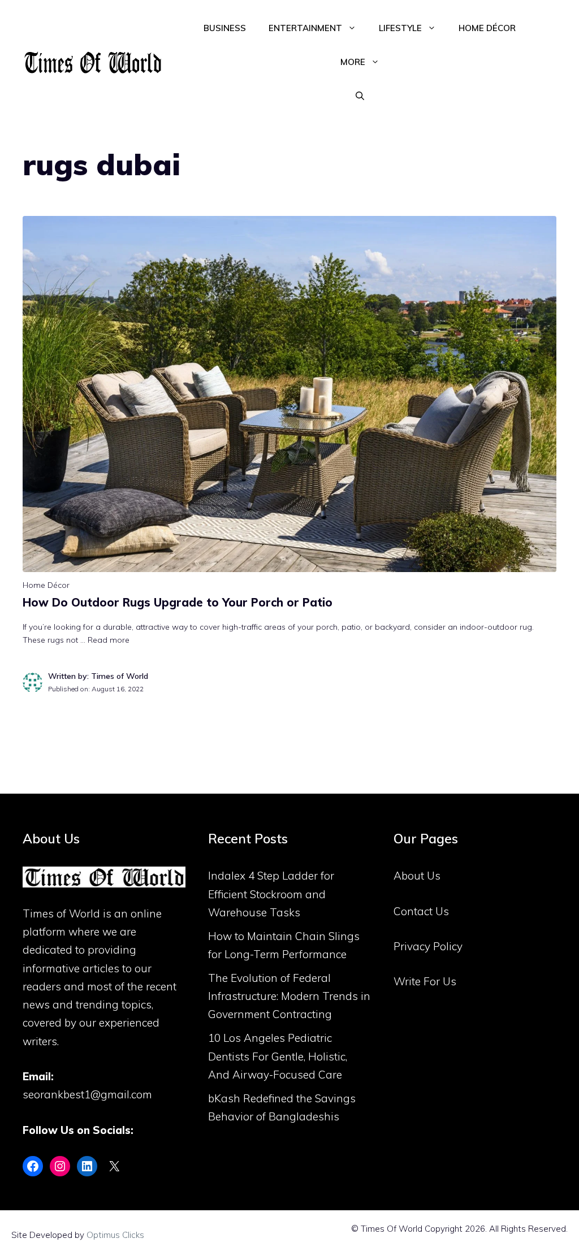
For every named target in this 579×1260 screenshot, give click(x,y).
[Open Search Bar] (359, 96)
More (352, 62)
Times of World (61, 913)
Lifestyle (400, 28)
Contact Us (421, 911)
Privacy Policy (428, 946)
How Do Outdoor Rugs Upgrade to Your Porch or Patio (177, 602)
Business (225, 28)
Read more (108, 640)
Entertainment (305, 28)
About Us (417, 875)
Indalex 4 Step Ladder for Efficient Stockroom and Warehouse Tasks (271, 894)
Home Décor (487, 28)
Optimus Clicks (115, 1234)
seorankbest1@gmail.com (87, 1094)
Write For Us (425, 981)
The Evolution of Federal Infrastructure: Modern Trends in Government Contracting (289, 996)
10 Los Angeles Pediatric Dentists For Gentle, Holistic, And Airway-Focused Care (277, 1056)
